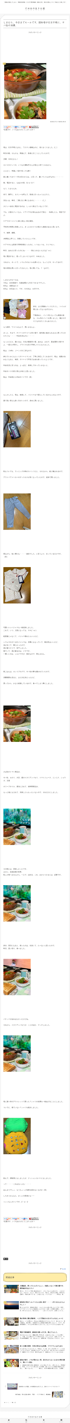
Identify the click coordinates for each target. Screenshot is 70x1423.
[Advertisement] (35, 46)
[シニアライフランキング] (34, 127)
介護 (6, 1259)
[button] (64, 709)
